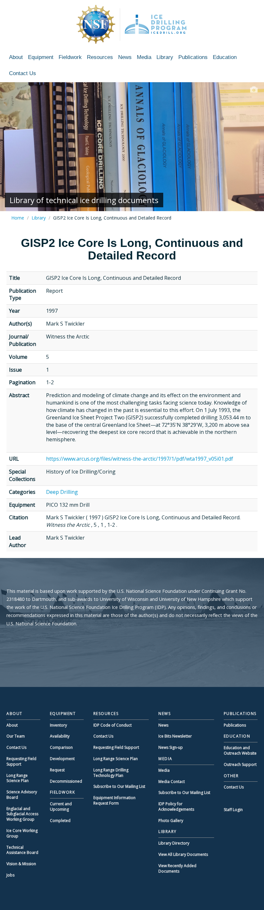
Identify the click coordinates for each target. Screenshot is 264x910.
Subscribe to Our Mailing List (119, 786)
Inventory (58, 725)
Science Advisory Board (21, 794)
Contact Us (22, 73)
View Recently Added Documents (177, 868)
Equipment (40, 57)
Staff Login (233, 809)
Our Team (15, 736)
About (16, 57)
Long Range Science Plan (17, 778)
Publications (193, 57)
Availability (60, 736)
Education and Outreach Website (240, 750)
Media (144, 57)
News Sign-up (170, 747)
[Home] (132, 24)
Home (17, 218)
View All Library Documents (183, 854)
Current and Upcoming (61, 806)
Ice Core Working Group (22, 833)
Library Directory (173, 843)
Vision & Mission (21, 863)
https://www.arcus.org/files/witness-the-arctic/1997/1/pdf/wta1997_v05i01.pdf (139, 458)
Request (57, 770)
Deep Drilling (62, 491)
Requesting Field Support (21, 761)
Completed (60, 820)
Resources (100, 57)
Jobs (10, 875)
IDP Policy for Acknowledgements (176, 806)
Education (225, 57)
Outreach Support (240, 764)
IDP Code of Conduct (112, 725)
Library (164, 57)
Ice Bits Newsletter (175, 736)
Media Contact (171, 781)
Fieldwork (70, 57)
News (125, 57)
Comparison (61, 747)
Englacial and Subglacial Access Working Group (22, 814)
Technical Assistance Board (22, 850)
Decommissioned (66, 781)
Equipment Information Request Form (114, 800)
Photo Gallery (170, 820)
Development (62, 758)
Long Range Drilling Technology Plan (110, 772)
